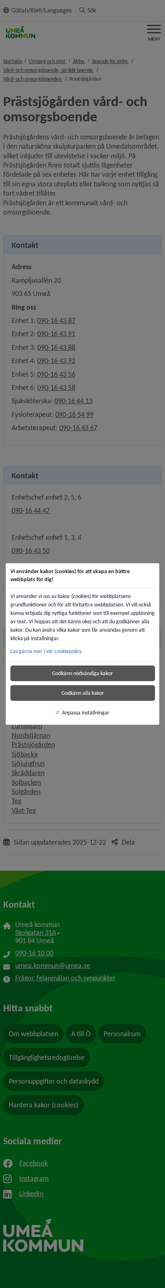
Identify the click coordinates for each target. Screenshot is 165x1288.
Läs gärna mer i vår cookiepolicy (46, 651)
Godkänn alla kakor (82, 693)
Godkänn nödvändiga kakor (82, 673)
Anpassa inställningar (85, 712)
